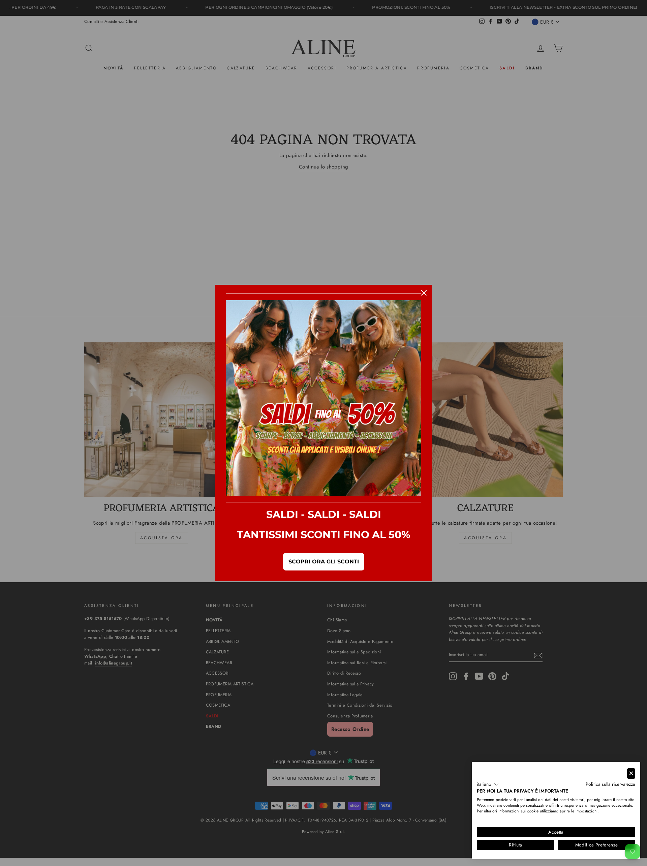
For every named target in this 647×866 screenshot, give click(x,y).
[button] (488, 784)
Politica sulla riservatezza (610, 784)
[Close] (424, 293)
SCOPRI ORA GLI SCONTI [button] (323, 561)
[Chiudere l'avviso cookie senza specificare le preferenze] (631, 773)
